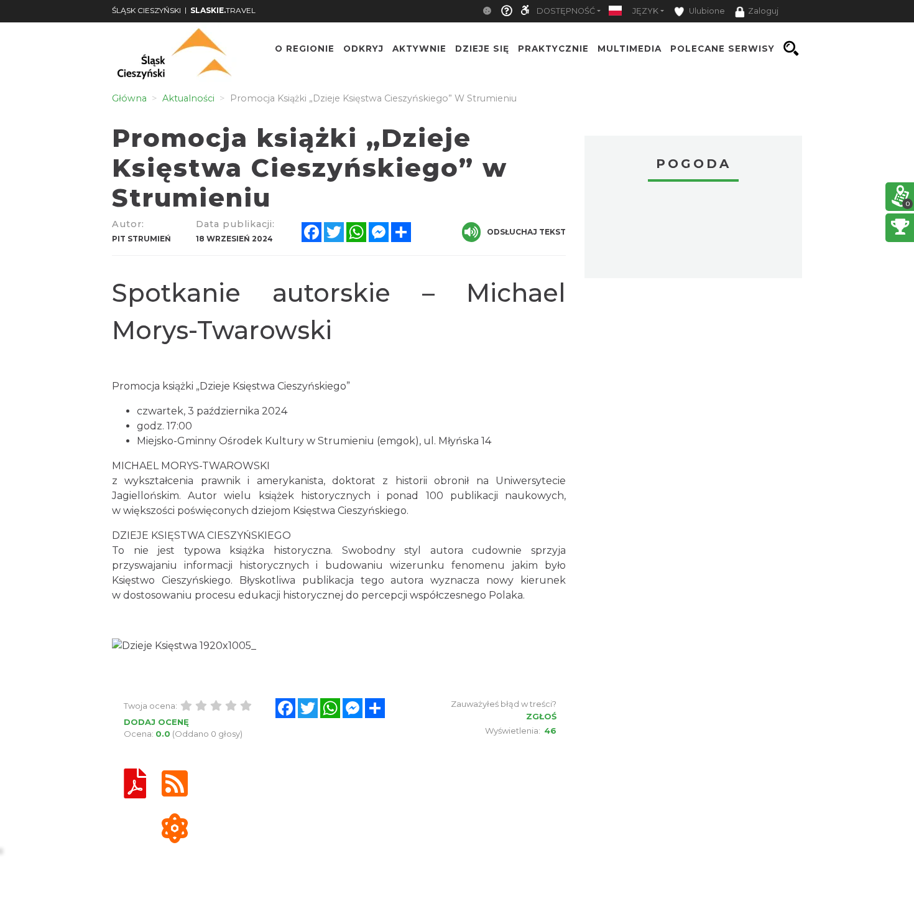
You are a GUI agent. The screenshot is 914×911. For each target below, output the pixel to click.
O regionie (305, 49)
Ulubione (706, 11)
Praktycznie (553, 49)
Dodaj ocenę (156, 722)
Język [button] (645, 11)
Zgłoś (541, 716)
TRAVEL (223, 10)
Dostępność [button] (566, 11)
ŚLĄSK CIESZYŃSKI (146, 10)
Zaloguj (763, 11)
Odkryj (363, 49)
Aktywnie (419, 49)
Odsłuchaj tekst (526, 231)
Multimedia (630, 49)
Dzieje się (482, 49)
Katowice (693, 231)
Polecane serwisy (722, 49)
